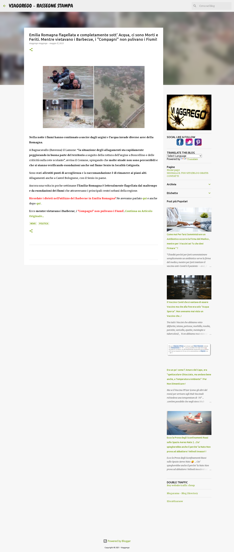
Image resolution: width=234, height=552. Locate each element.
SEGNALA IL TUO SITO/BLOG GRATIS (187, 173)
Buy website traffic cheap (181, 485)
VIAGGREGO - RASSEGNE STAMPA (41, 6)
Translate (192, 159)
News (33, 223)
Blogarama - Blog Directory (182, 493)
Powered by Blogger (119, 541)
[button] (31, 50)
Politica (43, 223)
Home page (173, 170)
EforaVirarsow (175, 501)
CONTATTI (173, 176)
